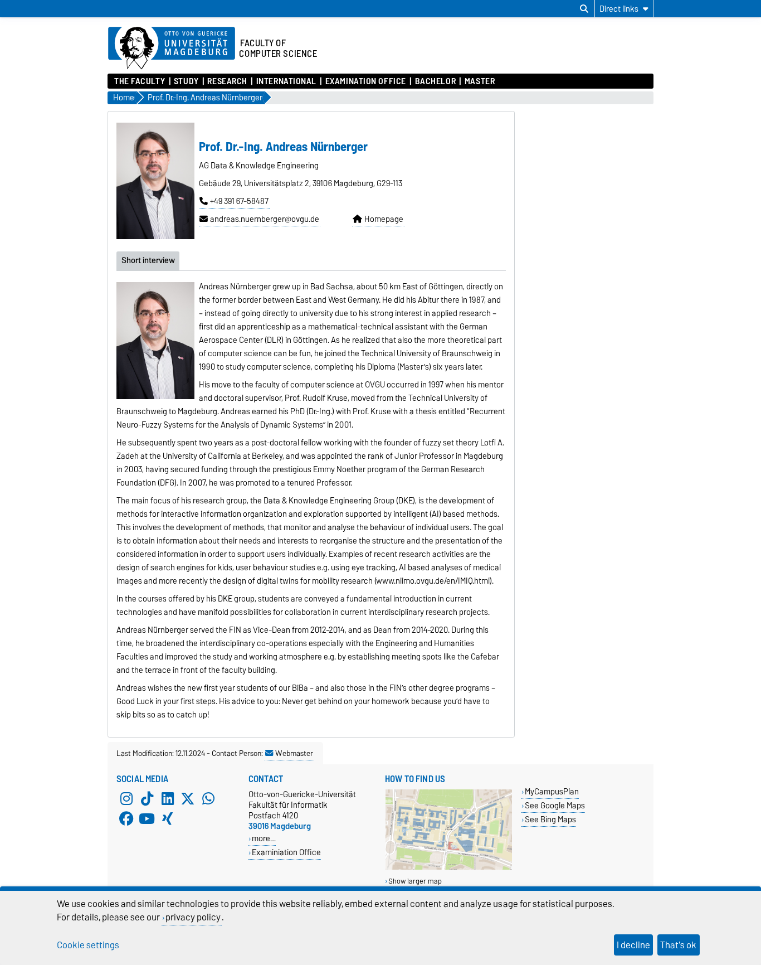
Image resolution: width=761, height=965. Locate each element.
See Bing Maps (550, 819)
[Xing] (168, 819)
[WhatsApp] (208, 799)
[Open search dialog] (584, 9)
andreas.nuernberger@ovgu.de (264, 219)
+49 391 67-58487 (239, 201)
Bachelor (435, 81)
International (286, 81)
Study (186, 81)
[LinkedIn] (168, 799)
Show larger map (415, 881)
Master (480, 81)
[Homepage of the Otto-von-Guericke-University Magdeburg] (172, 48)
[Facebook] (126, 819)
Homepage (383, 219)
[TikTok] (147, 799)
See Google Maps (555, 805)
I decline (633, 945)
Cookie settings (88, 945)
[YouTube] (147, 819)
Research (227, 81)
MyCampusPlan (552, 791)
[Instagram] (126, 799)
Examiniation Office (286, 852)
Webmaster (294, 753)
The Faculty (139, 81)
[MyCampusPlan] (449, 867)
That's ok (678, 945)
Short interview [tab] (148, 260)
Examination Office (365, 81)
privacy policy (193, 917)
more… (264, 838)
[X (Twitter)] (188, 799)
